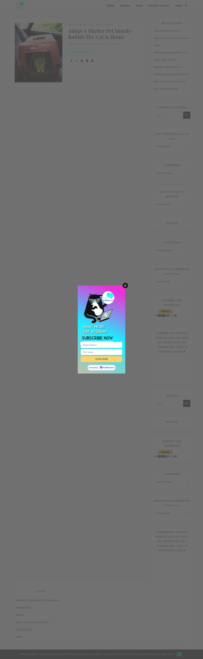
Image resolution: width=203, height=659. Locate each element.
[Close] (125, 285)
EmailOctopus (108, 367)
